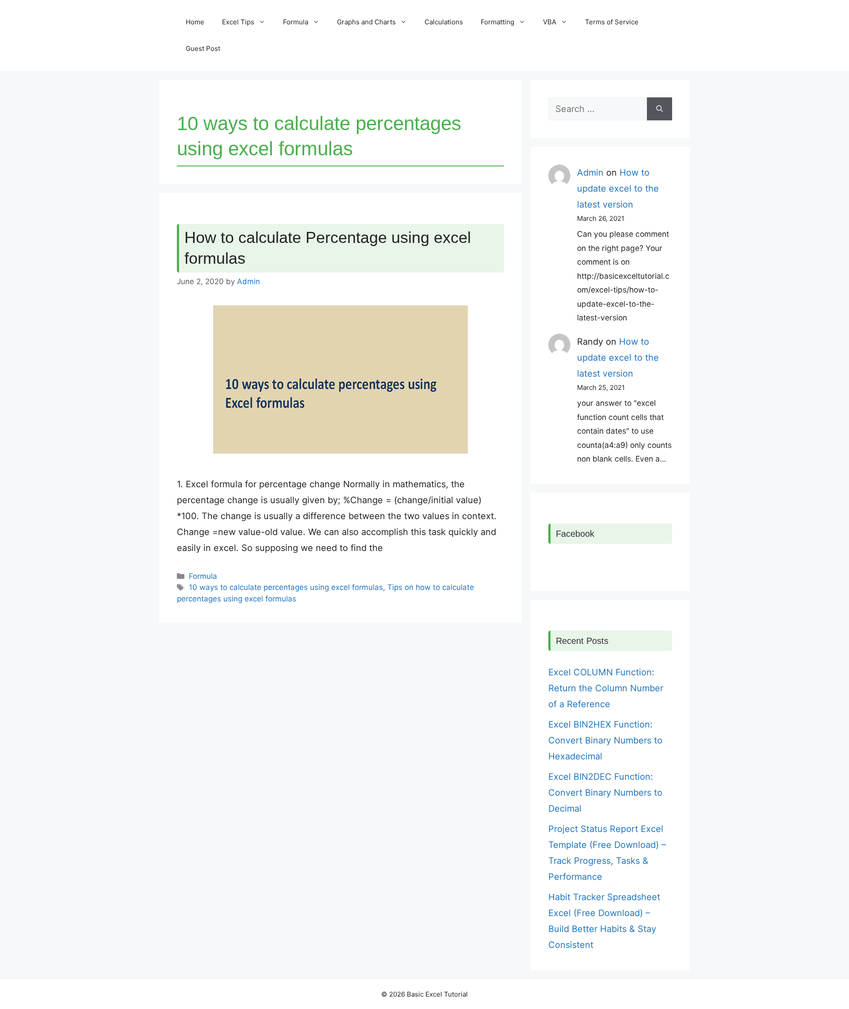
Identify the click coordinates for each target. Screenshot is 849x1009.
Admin (590, 172)
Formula (295, 22)
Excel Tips (238, 22)
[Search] (659, 108)
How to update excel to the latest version (618, 188)
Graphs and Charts (366, 22)
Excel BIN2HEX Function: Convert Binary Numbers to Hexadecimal (605, 740)
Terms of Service (612, 22)
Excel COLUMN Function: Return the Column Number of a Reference (605, 688)
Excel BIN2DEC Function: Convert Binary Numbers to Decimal (605, 792)
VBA (549, 22)
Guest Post (203, 48)
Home (195, 22)
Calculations (443, 22)
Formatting (497, 22)
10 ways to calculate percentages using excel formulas (286, 587)
